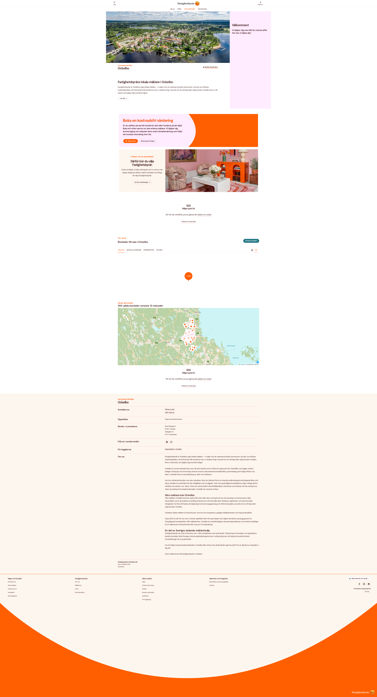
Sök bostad (202, 9)
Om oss (77, 582)
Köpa (179, 9)
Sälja (172, 9)
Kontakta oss (12, 582)
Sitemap (367, 591)
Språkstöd (145, 596)
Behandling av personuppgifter (218, 582)
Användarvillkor (80, 592)
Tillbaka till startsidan (188, 221)
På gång (159, 250)
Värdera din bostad (148, 585)
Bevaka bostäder (251, 241)
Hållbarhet (78, 585)
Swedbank (11, 592)
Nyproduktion (149, 250)
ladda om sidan (204, 214)
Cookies (211, 585)
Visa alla (121, 250)
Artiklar (144, 589)
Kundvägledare (12, 596)
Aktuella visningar (134, 250)
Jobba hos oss (12, 589)
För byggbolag (146, 599)
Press (77, 589)
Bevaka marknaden (148, 592)
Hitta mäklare (189, 9)
